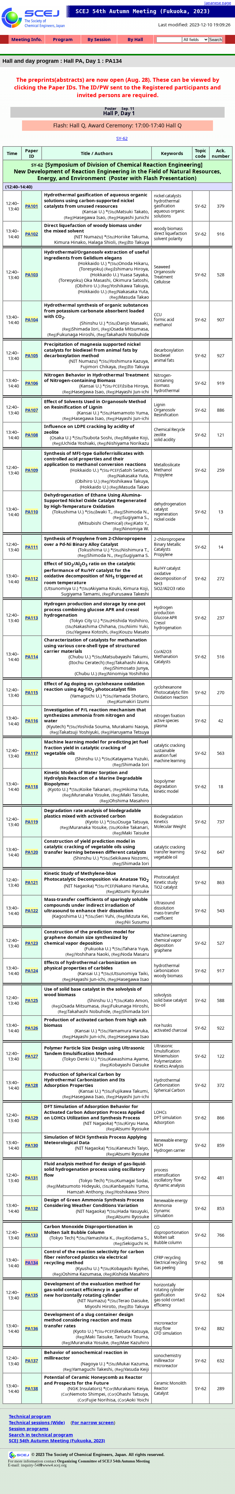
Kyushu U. (87, 1268)
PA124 (31, 970)
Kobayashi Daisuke (129, 1064)
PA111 (31, 547)
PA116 (31, 720)
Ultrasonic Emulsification (167, 1048)
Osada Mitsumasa (129, 329)
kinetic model (166, 791)
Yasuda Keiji (136, 1369)
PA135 (31, 1295)
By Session (99, 39)
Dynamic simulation (163, 1213)
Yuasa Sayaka (134, 274)
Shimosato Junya (130, 668)
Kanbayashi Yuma (129, 1186)
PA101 (31, 206)
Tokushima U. (68, 512)
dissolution (164, 908)
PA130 (31, 1145)
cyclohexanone (167, 687)
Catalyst (161, 1393)
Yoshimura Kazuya (129, 361)
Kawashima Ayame (128, 1059)
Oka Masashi (97, 280)
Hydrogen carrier (169, 1150)
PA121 (31, 882)
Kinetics (161, 821)
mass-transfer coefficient (166, 915)
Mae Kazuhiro (134, 1342)
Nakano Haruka (131, 886)
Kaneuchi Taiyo (132, 1148)
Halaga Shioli (102, 242)
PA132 (31, 1208)
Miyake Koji (136, 437)
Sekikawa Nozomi (129, 858)
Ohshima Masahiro (129, 800)
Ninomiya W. (135, 528)
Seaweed (162, 267)
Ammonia (163, 1205)
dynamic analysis (169, 1185)
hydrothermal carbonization (166, 968)
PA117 (31, 753)
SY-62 (122, 138)
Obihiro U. (87, 285)
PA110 (31, 512)
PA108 (31, 435)
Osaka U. (60, 437)
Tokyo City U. (84, 620)
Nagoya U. (93, 1363)
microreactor (165, 1323)
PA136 (31, 1328)
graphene (163, 950)
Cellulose (162, 282)
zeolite (160, 434)
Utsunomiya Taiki (130, 973)
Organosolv (164, 410)
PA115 (31, 692)
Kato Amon (136, 1000)
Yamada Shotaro (131, 696)
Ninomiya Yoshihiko (128, 673)
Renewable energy (171, 1140)
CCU (158, 314)
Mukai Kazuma (132, 1363)
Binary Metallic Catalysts (167, 547)
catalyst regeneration (166, 511)
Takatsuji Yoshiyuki (79, 732)
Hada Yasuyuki (133, 1211)
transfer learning (169, 852)
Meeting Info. (26, 39)
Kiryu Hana (136, 1123)
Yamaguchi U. (86, 696)
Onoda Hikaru (133, 263)
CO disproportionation (171, 1229)
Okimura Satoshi (130, 280)
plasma (160, 725)
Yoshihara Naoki (92, 954)
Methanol (163, 470)
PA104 (31, 319)
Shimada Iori (85, 329)
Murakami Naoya (130, 726)
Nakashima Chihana (95, 626)
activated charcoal (170, 1030)
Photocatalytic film (171, 692)
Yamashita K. (100, 1238)
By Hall (135, 39)
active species (166, 720)
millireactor (164, 1360)
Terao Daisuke (133, 1300)
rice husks (163, 1025)
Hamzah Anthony (85, 1192)
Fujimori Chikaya (98, 366)
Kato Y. (141, 523)
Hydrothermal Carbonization (167, 1082)
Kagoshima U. (68, 916)
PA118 (31, 786)
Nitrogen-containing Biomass (163, 380)
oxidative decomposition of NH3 (170, 578)
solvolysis (162, 995)
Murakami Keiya (131, 1388)
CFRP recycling (167, 1257)
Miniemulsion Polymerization (167, 1058)
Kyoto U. (58, 789)
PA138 (31, 1388)
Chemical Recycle (169, 429)
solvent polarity (168, 238)
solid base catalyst (170, 1000)
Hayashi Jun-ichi (132, 391)
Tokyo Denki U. (79, 1059)
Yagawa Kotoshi (90, 632)
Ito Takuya (138, 242)
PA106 (31, 383)
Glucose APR (165, 617)
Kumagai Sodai (132, 1180)
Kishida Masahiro (131, 1274)
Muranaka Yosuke (90, 795)
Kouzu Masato (134, 632)
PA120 (31, 852)
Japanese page (217, 3)
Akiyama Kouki (105, 588)
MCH (158, 1145)
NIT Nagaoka (78, 886)
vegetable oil (165, 857)
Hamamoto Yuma (129, 413)
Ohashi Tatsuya (132, 1394)
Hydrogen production (164, 610)
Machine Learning (170, 935)
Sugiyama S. (135, 517)
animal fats (164, 360)
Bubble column (168, 1242)
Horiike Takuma (131, 236)
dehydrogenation (170, 504)
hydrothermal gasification (166, 203)
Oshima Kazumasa (81, 1274)
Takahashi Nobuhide (127, 334)
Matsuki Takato (132, 211)
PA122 (31, 910)
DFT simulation (167, 1117)
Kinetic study (165, 882)
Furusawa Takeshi (130, 594)
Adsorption (164, 1122)
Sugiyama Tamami (80, 594)
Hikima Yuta (135, 789)
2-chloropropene (169, 539)
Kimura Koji (135, 588)
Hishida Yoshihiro (129, 620)
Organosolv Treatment (164, 274)
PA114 (31, 656)
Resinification (166, 415)
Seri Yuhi (105, 916)
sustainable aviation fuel (165, 753)
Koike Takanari (95, 789)
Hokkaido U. (92, 263)
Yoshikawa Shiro (132, 1192)
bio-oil (159, 1005)
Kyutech (56, 726)
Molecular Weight (170, 826)
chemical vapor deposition (167, 942)
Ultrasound (164, 903)
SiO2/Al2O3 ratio (169, 588)
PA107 (31, 410)
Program (63, 39)
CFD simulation (168, 1333)
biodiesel (162, 355)
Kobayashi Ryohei (129, 1268)
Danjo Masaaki (132, 323)
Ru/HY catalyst (167, 568)
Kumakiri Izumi (133, 701)
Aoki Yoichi (137, 1400)
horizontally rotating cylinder (169, 1287)
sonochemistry (167, 1355)
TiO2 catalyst (165, 887)
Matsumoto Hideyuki (78, 1186)
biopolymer (164, 781)
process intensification (167, 1172)
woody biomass (168, 228)
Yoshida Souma (93, 726)
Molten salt (164, 1237)
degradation (165, 786)
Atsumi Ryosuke (132, 891)
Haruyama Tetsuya (129, 732)
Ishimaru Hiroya (131, 269)
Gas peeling (164, 1267)
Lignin (159, 404)
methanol (163, 324)
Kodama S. (136, 1238)
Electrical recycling (170, 1262)
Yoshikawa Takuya (129, 285)
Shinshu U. (92, 323)
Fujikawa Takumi (130, 1091)
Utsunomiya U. (61, 588)
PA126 (31, 1028)
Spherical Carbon (169, 1090)
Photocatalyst (166, 877)
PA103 (31, 274)
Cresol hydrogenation (167, 625)
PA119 (31, 822)
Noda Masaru (135, 954)
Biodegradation (168, 816)
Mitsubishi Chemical (101, 523)
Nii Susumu (137, 922)
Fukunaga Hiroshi (75, 334)
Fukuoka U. (98, 948)
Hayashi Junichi (133, 217)
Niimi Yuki (137, 626)
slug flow (162, 1328)
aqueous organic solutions (169, 213)
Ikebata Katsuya (131, 1331)
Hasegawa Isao (89, 217)
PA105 (31, 355)
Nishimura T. (134, 550)
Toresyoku (91, 269)
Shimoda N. (135, 512)
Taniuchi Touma (131, 1336)
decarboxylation (169, 350)
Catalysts (162, 661)
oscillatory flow (167, 1180)
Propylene (163, 475)
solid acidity (164, 439)
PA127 (31, 1056)
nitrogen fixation (169, 715)
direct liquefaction (170, 233)
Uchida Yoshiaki (78, 443)
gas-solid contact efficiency (169, 1302)
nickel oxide (164, 519)
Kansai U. (93, 211)
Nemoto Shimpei (87, 1394)
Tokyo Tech (91, 1180)
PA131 (31, 1177)
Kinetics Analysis (169, 1066)
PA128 (31, 1085)
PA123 (31, 943)
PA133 (31, 1235)
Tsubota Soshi (97, 437)
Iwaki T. (103, 512)
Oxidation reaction (171, 697)
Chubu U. (79, 656)
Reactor (161, 1388)
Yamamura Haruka (128, 1030)
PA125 (31, 1000)
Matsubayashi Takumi (125, 656)
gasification (164, 1295)
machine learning (169, 760)
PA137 (31, 1360)
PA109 (31, 470)
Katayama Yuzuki (130, 758)
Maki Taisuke (134, 795)
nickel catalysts (167, 196)
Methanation (166, 656)
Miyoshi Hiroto (100, 1306)
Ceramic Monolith (170, 1383)
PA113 (31, 618)
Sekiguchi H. (136, 1243)
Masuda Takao (134, 297)
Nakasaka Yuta (132, 291)
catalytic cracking (169, 745)
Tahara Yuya (135, 948)
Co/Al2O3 (163, 651)
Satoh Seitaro (134, 470)
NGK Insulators (85, 1388)
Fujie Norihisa (100, 1400)
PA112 (31, 578)
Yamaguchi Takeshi (92, 1369)
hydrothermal (166, 390)
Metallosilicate (167, 464)
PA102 (31, 234)
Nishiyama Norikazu (128, 443)
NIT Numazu (88, 236)
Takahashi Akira (131, 662)
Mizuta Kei (137, 916)
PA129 (31, 1117)
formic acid (164, 319)
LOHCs (160, 1112)
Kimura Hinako (70, 242)
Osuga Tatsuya (133, 822)
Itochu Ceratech (86, 662)
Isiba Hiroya (135, 386)
